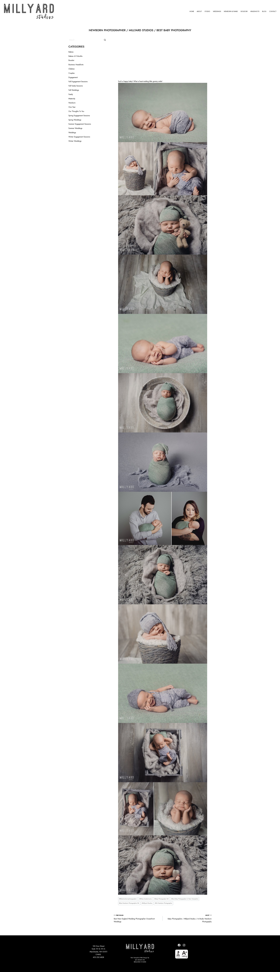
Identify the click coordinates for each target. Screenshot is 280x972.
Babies (71, 52)
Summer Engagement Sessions (79, 124)
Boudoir (244, 11)
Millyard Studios (147, 903)
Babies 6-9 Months (75, 56)
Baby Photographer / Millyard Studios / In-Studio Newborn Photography (190, 918)
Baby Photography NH (161, 899)
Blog (264, 11)
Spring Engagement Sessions (79, 115)
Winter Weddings (74, 141)
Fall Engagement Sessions (78, 81)
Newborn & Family (231, 11)
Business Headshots (75, 64)
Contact (272, 11)
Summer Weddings (75, 128)
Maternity (71, 98)
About (199, 11)
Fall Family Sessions (75, 86)
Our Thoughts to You (76, 111)
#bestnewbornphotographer (128, 899)
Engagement (73, 77)
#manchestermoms (145, 899)
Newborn (71, 103)
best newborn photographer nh (129, 903)
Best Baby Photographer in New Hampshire (184, 899)
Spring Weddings (74, 120)
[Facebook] (179, 945)
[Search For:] (88, 40)
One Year (71, 107)
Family (70, 94)
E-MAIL (98, 954)
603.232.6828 (98, 957)
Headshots (254, 11)
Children (71, 69)
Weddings (217, 11)
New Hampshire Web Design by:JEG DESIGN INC (140, 959)
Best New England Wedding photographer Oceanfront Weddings (134, 918)
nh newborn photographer (163, 903)
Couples (71, 73)
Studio (207, 11)
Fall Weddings (73, 90)
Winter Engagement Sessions (79, 137)
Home (192, 11)
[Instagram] (184, 945)
